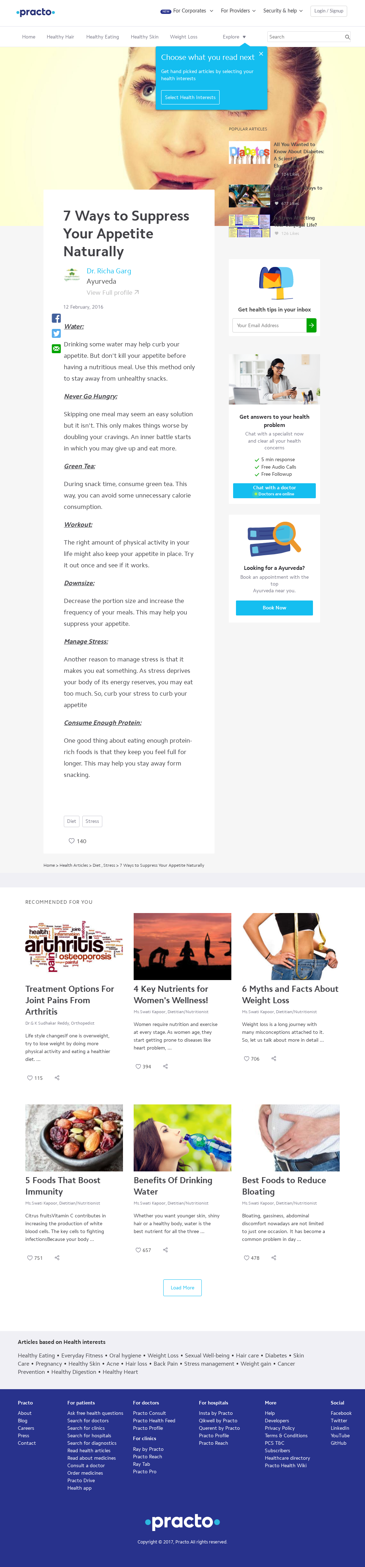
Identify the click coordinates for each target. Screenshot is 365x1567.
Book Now (274, 608)
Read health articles (88, 1451)
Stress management (209, 1363)
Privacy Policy (280, 1428)
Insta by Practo (216, 1413)
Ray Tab (141, 1464)
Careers (26, 1428)
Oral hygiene (125, 1355)
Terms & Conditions (286, 1436)
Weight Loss (163, 1355)
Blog (22, 1421)
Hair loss (136, 1363)
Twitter (339, 1421)
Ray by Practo (148, 1449)
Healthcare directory (287, 1458)
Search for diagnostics (92, 1443)
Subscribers (277, 1451)
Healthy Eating (36, 1355)
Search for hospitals (89, 1436)
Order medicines (85, 1473)
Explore (231, 37)
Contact (27, 1443)
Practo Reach (147, 1457)
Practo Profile (148, 1428)
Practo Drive (81, 1481)
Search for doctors (88, 1421)
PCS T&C (274, 1443)
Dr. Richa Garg (109, 271)
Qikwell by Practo (218, 1421)
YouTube (340, 1436)
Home (28, 37)
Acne (113, 1363)
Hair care (247, 1355)
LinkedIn (340, 1428)
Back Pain (166, 1363)
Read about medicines (91, 1458)
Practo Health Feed (154, 1421)
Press (23, 1436)
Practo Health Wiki (286, 1466)
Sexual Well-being (207, 1355)
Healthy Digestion (73, 1371)
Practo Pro (144, 1472)
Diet (71, 821)
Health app (79, 1488)
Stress (92, 821)
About (25, 1413)
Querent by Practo (219, 1428)
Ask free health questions (95, 1413)
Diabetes (276, 1355)
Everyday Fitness (82, 1355)
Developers (277, 1421)
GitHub (338, 1443)
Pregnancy (49, 1363)
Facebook (341, 1413)
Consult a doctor (86, 1466)
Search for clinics (86, 1428)
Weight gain (256, 1363)
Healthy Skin (84, 1363)
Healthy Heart (120, 1371)
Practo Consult (149, 1413)
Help (270, 1413)
